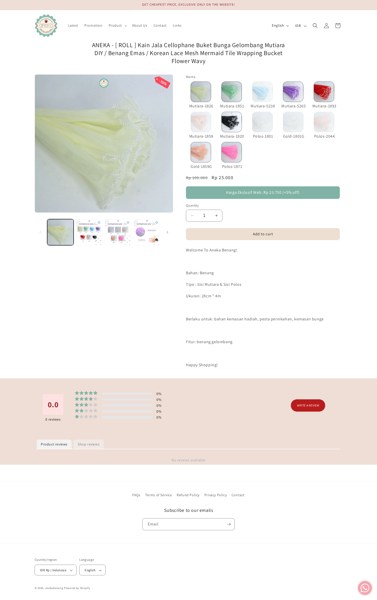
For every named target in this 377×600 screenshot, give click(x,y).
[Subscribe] (228, 524)
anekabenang (54, 588)
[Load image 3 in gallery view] (118, 232)
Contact (238, 495)
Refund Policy (188, 495)
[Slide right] (167, 232)
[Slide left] (40, 232)
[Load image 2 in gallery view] (89, 232)
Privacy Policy (215, 495)
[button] (117, 25)
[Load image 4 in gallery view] (147, 232)
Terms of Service (158, 495)
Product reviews (54, 444)
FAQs (136, 495)
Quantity (192, 205)
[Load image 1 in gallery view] (60, 232)
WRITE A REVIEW (308, 405)
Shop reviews (89, 444)
